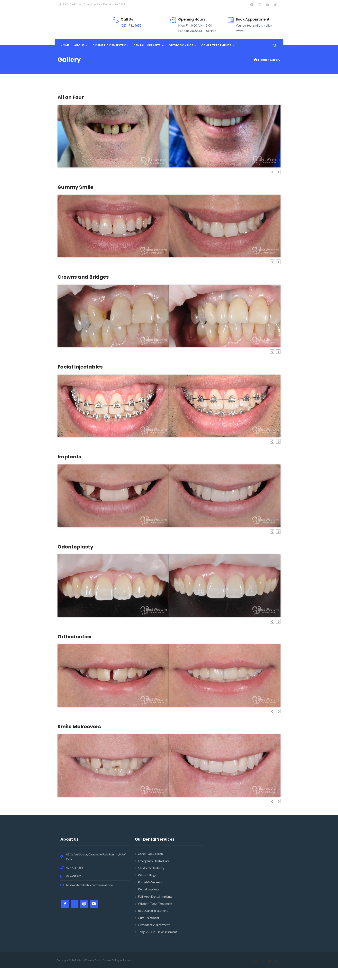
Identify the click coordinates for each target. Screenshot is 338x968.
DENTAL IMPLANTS (147, 45)
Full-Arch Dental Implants (155, 896)
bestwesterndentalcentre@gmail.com (89, 885)
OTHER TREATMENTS (216, 45)
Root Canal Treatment (153, 910)
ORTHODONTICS (181, 45)
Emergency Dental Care (154, 861)
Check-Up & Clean (150, 853)
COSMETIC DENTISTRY (109, 45)
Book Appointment (253, 19)
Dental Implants (148, 889)
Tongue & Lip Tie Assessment (157, 932)
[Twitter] (74, 904)
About (79, 45)
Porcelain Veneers (150, 882)
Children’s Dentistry (151, 868)
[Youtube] (267, 4)
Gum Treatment (148, 918)
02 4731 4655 (74, 867)
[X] (275, 4)
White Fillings (147, 875)
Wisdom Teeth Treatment (155, 903)
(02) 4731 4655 (131, 25)
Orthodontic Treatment (154, 925)
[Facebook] (251, 4)
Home (65, 45)
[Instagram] (259, 4)
